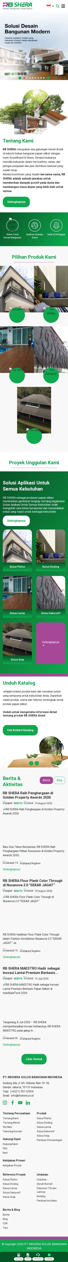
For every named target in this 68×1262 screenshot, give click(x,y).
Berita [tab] (46, 780)
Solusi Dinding (44, 1122)
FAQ (5, 1148)
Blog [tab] (59, 780)
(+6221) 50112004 (21, 1091)
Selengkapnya (16, 202)
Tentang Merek (11, 1122)
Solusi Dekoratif (46, 1131)
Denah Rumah (44, 1184)
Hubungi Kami (10, 1144)
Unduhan (42, 1179)
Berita (6, 1214)
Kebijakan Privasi (12, 1165)
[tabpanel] (34, 919)
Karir (5, 1152)
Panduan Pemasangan (49, 1140)
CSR (5, 1223)
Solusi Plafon (44, 1118)
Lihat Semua (34, 1059)
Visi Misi (7, 1127)
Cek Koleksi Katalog (20, 730)
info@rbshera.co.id (22, 1095)
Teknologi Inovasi (12, 1131)
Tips (5, 1227)
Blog (5, 1219)
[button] (20, 78)
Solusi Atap (43, 1135)
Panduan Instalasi (47, 1200)
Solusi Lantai (44, 1127)
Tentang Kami (10, 1118)
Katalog (41, 1196)
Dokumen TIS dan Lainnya (46, 1190)
